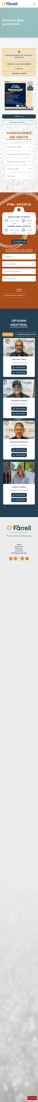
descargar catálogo (18, 122)
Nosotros (19, 547)
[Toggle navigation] (34, 4)
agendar (17, 116)
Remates (19, 549)
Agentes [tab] (8, 334)
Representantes (19, 553)
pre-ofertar (18, 241)
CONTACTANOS (20, 367)
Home (19, 544)
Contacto (19, 551)
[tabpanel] (19, 422)
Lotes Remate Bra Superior (13, 295)
